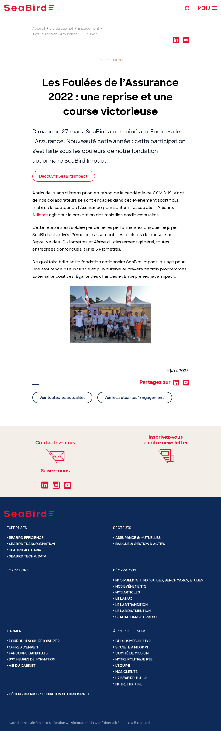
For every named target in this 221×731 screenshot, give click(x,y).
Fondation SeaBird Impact (65, 694)
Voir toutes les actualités (62, 397)
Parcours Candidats (28, 653)
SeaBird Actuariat (26, 550)
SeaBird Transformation (32, 544)
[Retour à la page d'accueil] (29, 7)
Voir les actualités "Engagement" (134, 397)
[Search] (187, 7)
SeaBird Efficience (26, 538)
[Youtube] (67, 487)
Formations (18, 570)
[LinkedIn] (44, 487)
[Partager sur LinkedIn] (176, 40)
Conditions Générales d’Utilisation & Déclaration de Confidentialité (64, 723)
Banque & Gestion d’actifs (140, 544)
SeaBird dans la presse (136, 617)
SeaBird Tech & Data (27, 556)
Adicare (40, 214)
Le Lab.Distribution (133, 611)
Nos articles (127, 592)
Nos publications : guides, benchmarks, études (159, 580)
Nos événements (130, 586)
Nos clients (126, 672)
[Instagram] (56, 487)
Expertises (17, 528)
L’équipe (122, 665)
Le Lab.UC (124, 598)
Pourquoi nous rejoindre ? (34, 641)
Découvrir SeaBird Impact (63, 176)
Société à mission (131, 647)
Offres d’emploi (23, 647)
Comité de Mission (132, 653)
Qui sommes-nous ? (133, 641)
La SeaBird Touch (131, 678)
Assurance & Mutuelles (138, 538)
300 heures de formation (32, 659)
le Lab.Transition (131, 605)
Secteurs (122, 528)
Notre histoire (129, 684)
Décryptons (124, 570)
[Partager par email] (186, 40)
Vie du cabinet (22, 665)
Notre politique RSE (134, 659)
